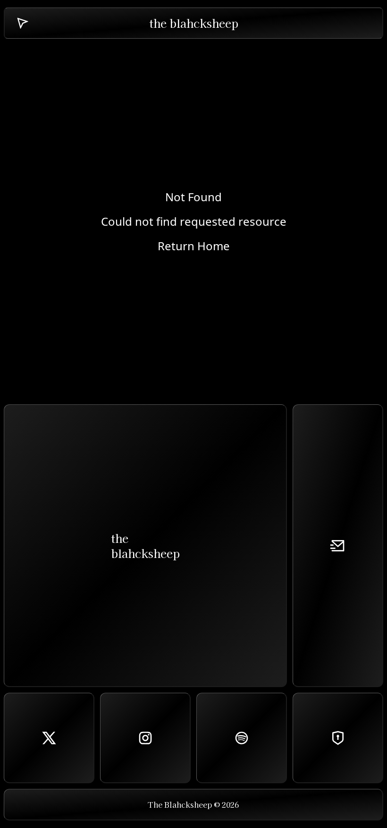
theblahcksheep (145, 545)
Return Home (194, 246)
